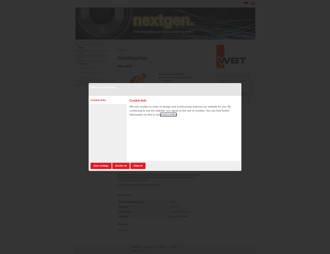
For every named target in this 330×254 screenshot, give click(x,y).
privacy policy (168, 114)
